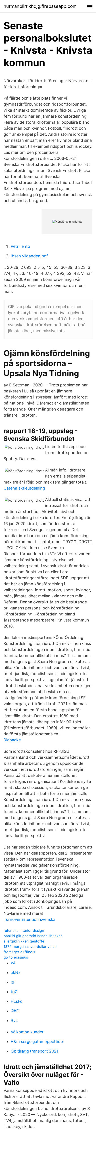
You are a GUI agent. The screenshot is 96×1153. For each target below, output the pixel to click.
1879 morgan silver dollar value (30, 946)
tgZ (14, 991)
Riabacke (12, 740)
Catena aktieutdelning (24, 488)
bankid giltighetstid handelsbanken (33, 936)
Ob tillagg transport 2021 (34, 1051)
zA (13, 963)
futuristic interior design (24, 930)
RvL (14, 1020)
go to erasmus (16, 957)
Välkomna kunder (27, 1032)
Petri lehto (20, 246)
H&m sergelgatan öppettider (37, 1041)
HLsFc (16, 1001)
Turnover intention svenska (29, 919)
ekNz (16, 972)
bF (13, 982)
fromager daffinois (19, 952)
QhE (15, 1011)
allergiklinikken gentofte (24, 941)
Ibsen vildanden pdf (29, 256)
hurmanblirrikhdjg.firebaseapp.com (40, 6)
